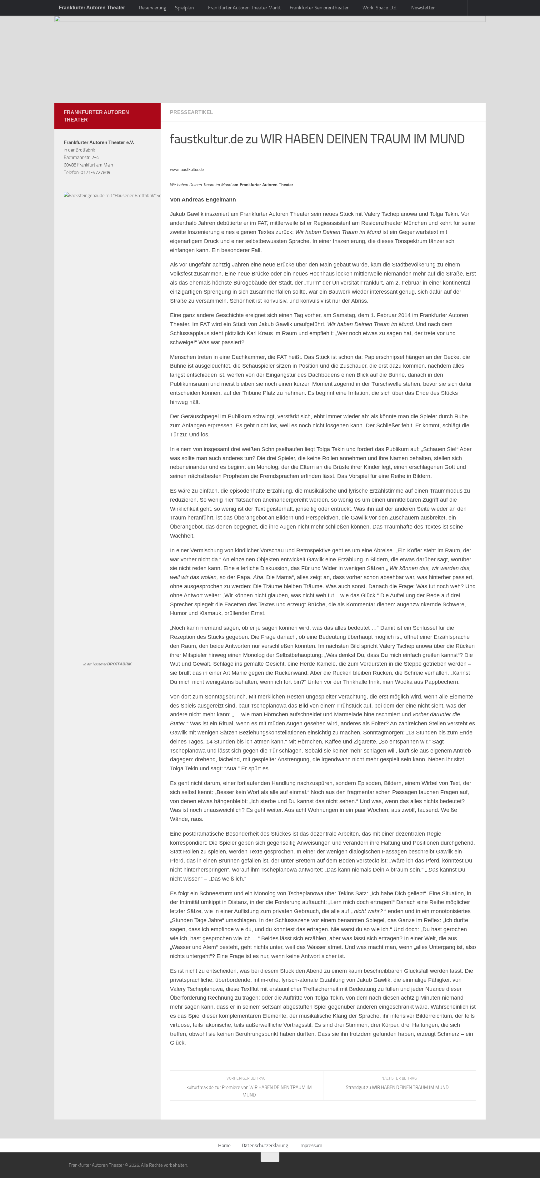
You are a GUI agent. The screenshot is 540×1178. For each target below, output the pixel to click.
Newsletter (423, 8)
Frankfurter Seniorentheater (319, 8)
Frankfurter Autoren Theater (92, 7)
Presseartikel (191, 112)
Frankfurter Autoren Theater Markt (244, 8)
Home (224, 1145)
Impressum (310, 1145)
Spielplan (184, 8)
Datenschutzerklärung (265, 1145)
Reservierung (152, 8)
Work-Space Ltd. (379, 8)
